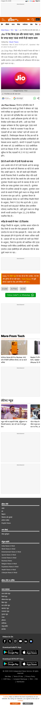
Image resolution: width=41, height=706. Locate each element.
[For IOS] (29, 663)
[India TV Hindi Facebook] (30, 1)
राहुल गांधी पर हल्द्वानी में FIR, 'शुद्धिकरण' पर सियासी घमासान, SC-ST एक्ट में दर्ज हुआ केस (14, 424)
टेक (12, 30)
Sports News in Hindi (9, 555)
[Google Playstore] (11, 652)
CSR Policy (7, 679)
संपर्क (3, 508)
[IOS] (26, 1)
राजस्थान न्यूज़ (5, 611)
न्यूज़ (16, 30)
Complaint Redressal (20, 679)
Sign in (38, 1)
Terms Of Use (18, 676)
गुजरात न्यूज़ (5, 614)
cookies (20, 700)
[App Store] (29, 652)
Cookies (6, 697)
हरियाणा (4, 620)
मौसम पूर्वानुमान (5, 534)
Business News (7, 561)
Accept (15, 703)
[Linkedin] (26, 641)
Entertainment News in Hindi (11, 552)
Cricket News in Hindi (9, 558)
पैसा (36, 24)
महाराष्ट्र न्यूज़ (5, 608)
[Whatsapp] (34, 98)
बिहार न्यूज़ (4, 602)
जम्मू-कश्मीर (5, 626)
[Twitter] (10, 641)
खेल (31, 24)
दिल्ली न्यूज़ (4, 596)
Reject (28, 703)
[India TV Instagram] (15, 641)
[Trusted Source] (18, 98)
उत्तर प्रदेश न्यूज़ (6, 593)
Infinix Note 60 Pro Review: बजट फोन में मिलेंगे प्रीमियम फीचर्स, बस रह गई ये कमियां (14, 359)
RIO (36, 679)
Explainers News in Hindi (10, 566)
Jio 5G (22, 289)
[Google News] (6, 98)
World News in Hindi (8, 549)
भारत (13, 24)
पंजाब (3, 617)
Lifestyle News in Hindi (9, 572)
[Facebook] (5, 641)
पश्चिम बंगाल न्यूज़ (6, 599)
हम (2, 511)
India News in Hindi (8, 546)
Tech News (26, 279)
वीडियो (7, 24)
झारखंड (4, 629)
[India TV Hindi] (13, 19)
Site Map (8, 676)
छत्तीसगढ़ (4, 623)
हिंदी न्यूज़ (13, 276)
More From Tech (13, 336)
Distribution (20, 682)
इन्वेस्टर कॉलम (5, 520)
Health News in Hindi (9, 569)
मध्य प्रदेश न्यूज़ (6, 605)
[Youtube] (20, 641)
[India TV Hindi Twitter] (32, 1)
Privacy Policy (30, 676)
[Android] (28, 1)
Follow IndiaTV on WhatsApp (18, 295)
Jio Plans (14, 289)
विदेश (18, 24)
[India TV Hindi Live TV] (38, 19)
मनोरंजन (25, 24)
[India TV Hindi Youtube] (33, 1)
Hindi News (5, 30)
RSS (31, 679)
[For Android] (11, 663)
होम (2, 24)
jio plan (4, 289)
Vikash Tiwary (14, 42)
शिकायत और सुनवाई (7, 517)
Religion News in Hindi (9, 564)
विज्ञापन (3, 514)
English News (6, 523)
